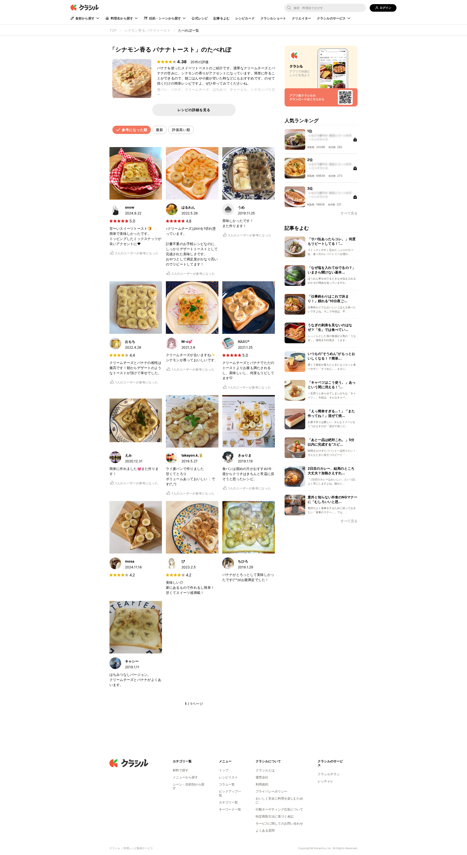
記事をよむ (222, 18)
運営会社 (262, 777)
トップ (223, 770)
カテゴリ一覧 (228, 802)
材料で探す (181, 770)
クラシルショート (273, 18)
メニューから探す (185, 777)
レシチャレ (325, 781)
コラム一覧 (227, 784)
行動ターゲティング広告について (279, 809)
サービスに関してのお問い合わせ (279, 823)
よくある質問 (265, 830)
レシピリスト (228, 777)
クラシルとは (265, 770)
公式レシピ (200, 18)
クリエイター (301, 18)
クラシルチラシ (329, 774)
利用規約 (262, 784)
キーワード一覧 (230, 809)
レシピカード (245, 18)
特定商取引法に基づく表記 (275, 816)
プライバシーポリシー (271, 791)
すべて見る (349, 521)
